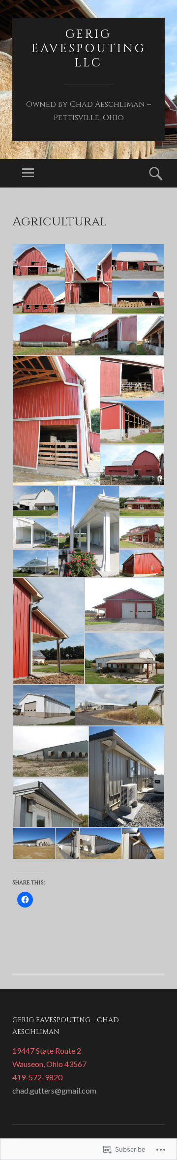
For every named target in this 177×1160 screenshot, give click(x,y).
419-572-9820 (37, 1077)
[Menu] (28, 173)
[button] (38, 261)
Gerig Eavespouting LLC (88, 49)
